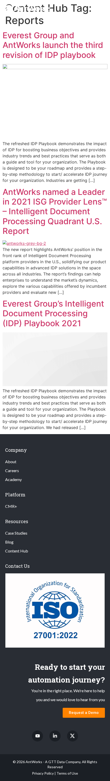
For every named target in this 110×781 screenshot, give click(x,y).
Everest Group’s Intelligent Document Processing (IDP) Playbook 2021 (53, 313)
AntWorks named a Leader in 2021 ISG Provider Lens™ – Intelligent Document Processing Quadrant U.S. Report (55, 211)
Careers (12, 470)
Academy (13, 479)
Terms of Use (67, 773)
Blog (9, 541)
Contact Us (17, 566)
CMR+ (11, 506)
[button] (102, 8)
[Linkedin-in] (54, 735)
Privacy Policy (43, 773)
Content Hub (16, 550)
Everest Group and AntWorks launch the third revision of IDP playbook (53, 45)
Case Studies (16, 533)
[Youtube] (37, 735)
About (10, 461)
